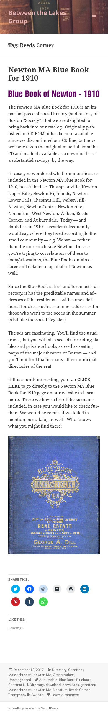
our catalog (37, 419)
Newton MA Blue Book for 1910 (48, 74)
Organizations (63, 674)
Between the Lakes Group (37, 16)
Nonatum (60, 689)
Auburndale (48, 679)
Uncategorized (19, 679)
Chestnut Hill (18, 684)
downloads (70, 684)
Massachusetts (20, 674)
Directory (59, 669)
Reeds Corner (79, 689)
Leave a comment (65, 694)
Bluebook (83, 679)
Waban (37, 694)
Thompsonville (19, 694)
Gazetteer (75, 669)
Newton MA (42, 674)
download (53, 684)
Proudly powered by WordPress (33, 708)
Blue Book (66, 679)
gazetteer (88, 684)
